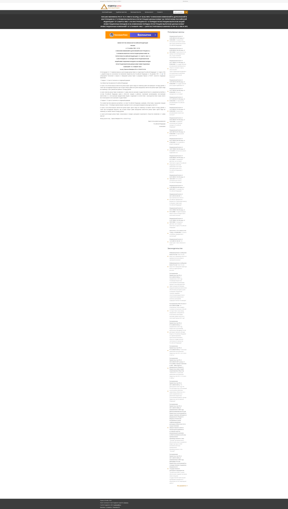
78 (162, 74)
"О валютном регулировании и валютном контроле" (177, 111)
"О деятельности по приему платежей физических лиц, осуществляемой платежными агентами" (178, 53)
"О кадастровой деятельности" (177, 132)
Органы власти (149, 12)
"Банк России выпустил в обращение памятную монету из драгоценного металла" (178, 266)
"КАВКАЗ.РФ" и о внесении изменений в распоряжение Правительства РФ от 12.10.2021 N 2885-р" (178, 368)
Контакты (185, 1)
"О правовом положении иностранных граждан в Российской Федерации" (177, 122)
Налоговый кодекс (107, 12)
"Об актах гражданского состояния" (177, 91)
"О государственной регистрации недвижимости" (178, 82)
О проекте (160, 12)
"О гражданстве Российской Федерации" (177, 188)
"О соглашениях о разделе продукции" (177, 141)
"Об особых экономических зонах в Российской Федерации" (177, 178)
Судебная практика (121, 12)
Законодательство (136, 12)
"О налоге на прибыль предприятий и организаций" (178, 233)
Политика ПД (116, 507)
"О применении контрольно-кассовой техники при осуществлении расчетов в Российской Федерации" (178, 41)
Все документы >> (182, 485)
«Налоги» (126, 502)
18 (129, 118)
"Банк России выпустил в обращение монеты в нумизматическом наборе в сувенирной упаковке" (178, 256)
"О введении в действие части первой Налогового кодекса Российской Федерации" (178, 223)
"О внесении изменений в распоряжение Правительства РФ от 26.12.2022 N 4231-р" (178, 350)
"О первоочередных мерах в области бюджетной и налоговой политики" (178, 211)
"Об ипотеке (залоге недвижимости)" (178, 149)
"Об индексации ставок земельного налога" (178, 241)
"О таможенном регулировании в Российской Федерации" (177, 100)
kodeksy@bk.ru (117, 505)
